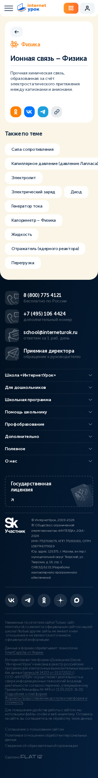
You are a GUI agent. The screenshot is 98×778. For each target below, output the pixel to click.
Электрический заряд (33, 192)
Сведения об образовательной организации (41, 746)
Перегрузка (22, 262)
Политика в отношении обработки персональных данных (46, 738)
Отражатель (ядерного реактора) (45, 248)
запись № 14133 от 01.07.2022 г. (48, 673)
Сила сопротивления (32, 149)
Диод (76, 192)
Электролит (23, 177)
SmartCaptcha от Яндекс (24, 652)
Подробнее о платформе (26, 694)
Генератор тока (26, 206)
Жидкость (21, 234)
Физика (30, 44)
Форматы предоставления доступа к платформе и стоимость (46, 700)
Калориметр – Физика (33, 220)
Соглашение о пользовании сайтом (34, 729)
